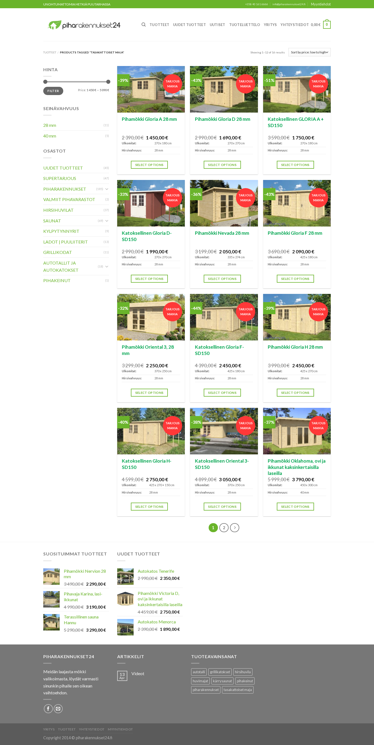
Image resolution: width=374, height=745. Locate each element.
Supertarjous (59, 178)
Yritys (270, 24)
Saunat (52, 220)
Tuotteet (159, 24)
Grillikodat (57, 252)
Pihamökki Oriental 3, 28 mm (148, 350)
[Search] (144, 24)
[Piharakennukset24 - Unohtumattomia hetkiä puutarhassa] (87, 25)
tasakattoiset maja (238, 689)
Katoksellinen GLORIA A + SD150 (296, 122)
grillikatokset (220, 672)
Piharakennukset (64, 188)
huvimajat (200, 681)
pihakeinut (245, 681)
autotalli (199, 672)
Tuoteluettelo (244, 24)
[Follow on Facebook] (48, 708)
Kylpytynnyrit (61, 231)
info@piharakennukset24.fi (289, 4)
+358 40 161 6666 (256, 4)
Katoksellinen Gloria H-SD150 (146, 464)
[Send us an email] (58, 708)
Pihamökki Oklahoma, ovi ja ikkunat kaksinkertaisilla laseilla (297, 467)
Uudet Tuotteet (189, 24)
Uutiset (217, 24)
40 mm (49, 135)
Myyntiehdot (321, 4)
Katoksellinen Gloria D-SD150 (147, 236)
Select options (149, 165)
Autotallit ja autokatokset (61, 266)
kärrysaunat (222, 681)
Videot (137, 673)
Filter (53, 91)
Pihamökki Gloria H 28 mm (295, 347)
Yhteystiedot (295, 24)
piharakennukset (206, 689)
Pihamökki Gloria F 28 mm (295, 233)
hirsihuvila (243, 672)
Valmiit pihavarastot (69, 199)
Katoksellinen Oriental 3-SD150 (222, 464)
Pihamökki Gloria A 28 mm (149, 119)
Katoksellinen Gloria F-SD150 (219, 350)
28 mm (49, 125)
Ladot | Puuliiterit (65, 241)
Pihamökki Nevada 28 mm (222, 233)
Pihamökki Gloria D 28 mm (222, 119)
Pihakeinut (57, 280)
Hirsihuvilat (58, 210)
